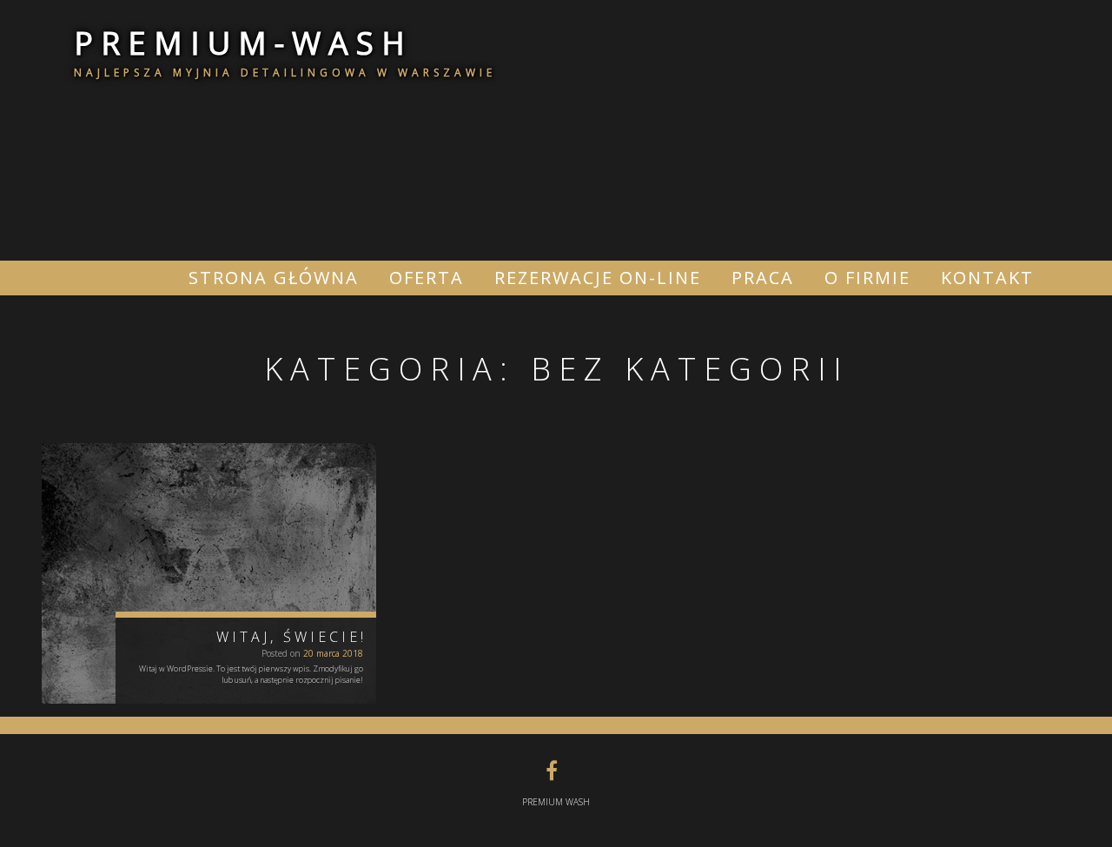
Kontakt (987, 277)
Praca (762, 277)
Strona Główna (274, 277)
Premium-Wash (243, 43)
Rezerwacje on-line (597, 277)
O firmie (867, 277)
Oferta (426, 277)
